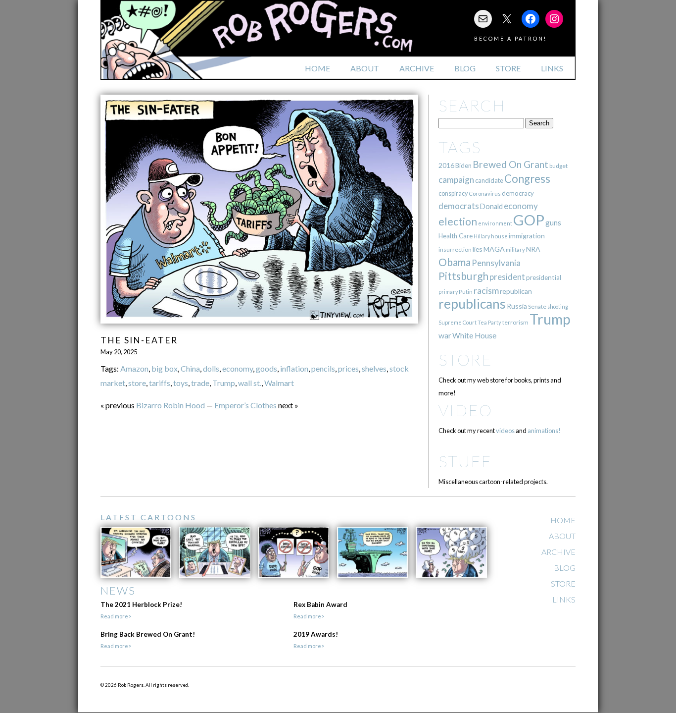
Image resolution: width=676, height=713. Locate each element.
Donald (491, 206)
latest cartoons (148, 517)
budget (558, 165)
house (499, 236)
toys (180, 382)
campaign (456, 179)
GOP (528, 219)
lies (478, 249)
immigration (527, 235)
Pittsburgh (463, 276)
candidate (489, 180)
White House (474, 335)
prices (348, 368)
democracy (518, 193)
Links (552, 68)
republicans (472, 304)
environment (495, 223)
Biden (463, 165)
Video (465, 410)
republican (516, 291)
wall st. (249, 382)
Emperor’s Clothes (245, 405)
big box (164, 368)
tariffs (159, 382)
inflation (294, 368)
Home (317, 68)
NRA (533, 249)
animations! (544, 431)
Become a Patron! (510, 38)
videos (505, 431)
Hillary (482, 236)
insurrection (455, 249)
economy (237, 368)
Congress (527, 178)
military (515, 249)
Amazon (134, 368)
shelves (374, 368)
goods (266, 368)
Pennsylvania (496, 263)
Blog (465, 68)
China (190, 368)
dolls (211, 368)
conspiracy (453, 193)
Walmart (279, 382)
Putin (466, 291)
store (137, 382)
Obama (454, 262)
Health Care (455, 236)
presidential (543, 277)
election (457, 221)
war (444, 335)
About (364, 68)
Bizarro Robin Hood (170, 405)
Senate (537, 306)
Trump (223, 382)
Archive (416, 68)
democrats (458, 206)
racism (486, 290)
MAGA (494, 249)
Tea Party (489, 322)
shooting (557, 306)
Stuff (464, 461)
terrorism (515, 322)
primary (448, 291)
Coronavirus (485, 193)
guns (553, 222)
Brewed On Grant (510, 164)
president (507, 277)
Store (508, 68)
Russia (517, 306)
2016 (446, 165)
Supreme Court (457, 322)
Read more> (115, 616)
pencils (323, 368)
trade (200, 382)
